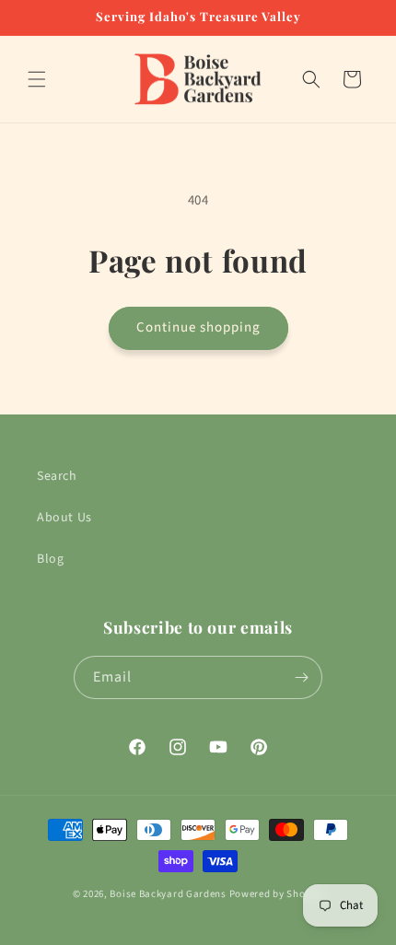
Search (57, 476)
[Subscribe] (301, 677)
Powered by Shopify (276, 894)
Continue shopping (198, 327)
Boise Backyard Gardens (168, 894)
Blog (50, 559)
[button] (37, 79)
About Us (64, 517)
